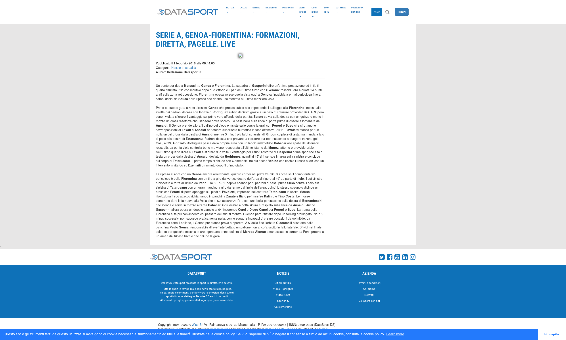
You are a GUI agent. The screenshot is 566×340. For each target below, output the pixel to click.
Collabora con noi (357, 10)
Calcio (243, 7)
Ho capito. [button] (552, 334)
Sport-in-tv (283, 300)
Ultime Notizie (283, 282)
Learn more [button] (395, 334)
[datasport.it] (187, 12)
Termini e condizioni (369, 282)
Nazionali (271, 7)
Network (369, 294)
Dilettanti (288, 7)
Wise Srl (197, 324)
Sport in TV (327, 10)
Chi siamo (369, 288)
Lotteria (341, 7)
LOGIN (402, 12)
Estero (256, 7)
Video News (283, 294)
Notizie (230, 7)
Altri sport (302, 10)
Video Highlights (283, 288)
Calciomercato (283, 306)
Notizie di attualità (183, 67)
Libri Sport (315, 10)
